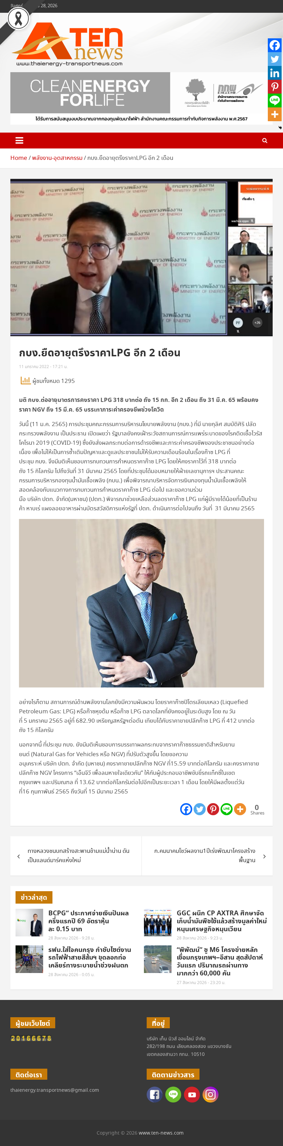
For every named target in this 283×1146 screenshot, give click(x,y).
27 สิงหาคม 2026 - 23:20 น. (201, 983)
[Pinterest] (213, 809)
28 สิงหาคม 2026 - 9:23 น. (200, 938)
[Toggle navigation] (19, 140)
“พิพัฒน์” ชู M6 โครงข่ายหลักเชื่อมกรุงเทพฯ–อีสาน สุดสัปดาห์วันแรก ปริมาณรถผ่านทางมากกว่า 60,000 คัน (220, 962)
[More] (240, 809)
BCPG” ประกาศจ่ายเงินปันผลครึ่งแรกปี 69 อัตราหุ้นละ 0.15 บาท (88, 921)
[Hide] (280, 128)
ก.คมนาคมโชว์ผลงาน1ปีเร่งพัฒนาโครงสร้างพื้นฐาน (204, 856)
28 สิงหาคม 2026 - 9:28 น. (71, 938)
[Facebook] (186, 809)
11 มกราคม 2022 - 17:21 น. (43, 367)
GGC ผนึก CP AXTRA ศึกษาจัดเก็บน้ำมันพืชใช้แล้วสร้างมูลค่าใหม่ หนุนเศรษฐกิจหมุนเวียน (222, 921)
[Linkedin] (275, 73)
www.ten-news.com (161, 1133)
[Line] (227, 809)
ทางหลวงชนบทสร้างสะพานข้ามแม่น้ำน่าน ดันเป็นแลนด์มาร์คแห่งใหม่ (78, 856)
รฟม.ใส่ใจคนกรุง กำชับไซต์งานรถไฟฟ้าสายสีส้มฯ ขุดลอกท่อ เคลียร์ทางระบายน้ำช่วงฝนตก (89, 958)
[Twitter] (200, 809)
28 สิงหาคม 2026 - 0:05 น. (71, 975)
